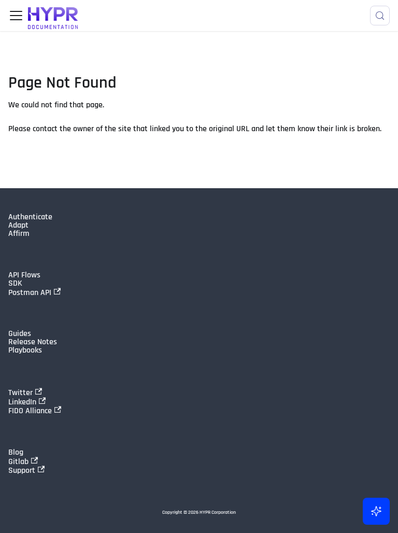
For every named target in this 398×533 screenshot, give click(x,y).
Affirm (19, 234)
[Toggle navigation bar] (16, 15)
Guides (19, 334)
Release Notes (32, 342)
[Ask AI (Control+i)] (376, 511)
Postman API (29, 292)
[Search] (380, 15)
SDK (15, 283)
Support (21, 470)
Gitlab (18, 461)
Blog (15, 452)
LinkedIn (22, 401)
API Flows (24, 275)
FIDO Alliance (30, 410)
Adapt (18, 225)
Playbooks (25, 350)
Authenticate (30, 217)
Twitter (20, 392)
